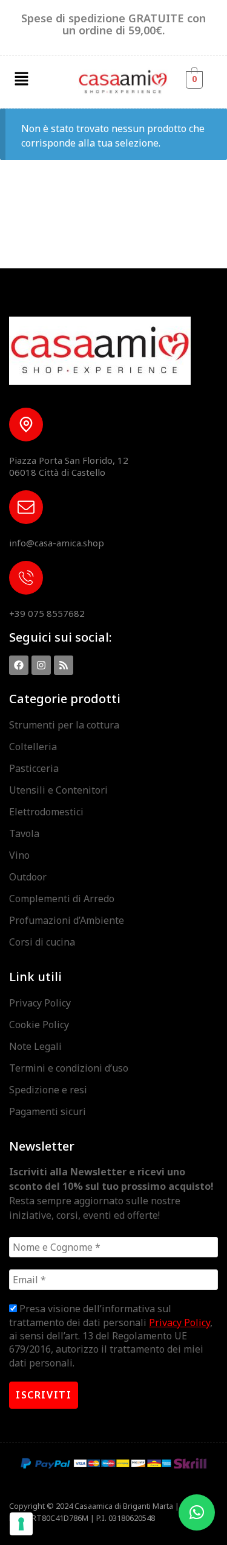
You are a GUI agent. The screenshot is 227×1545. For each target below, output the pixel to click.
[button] (21, 79)
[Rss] (63, 665)
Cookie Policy (39, 1024)
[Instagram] (41, 665)
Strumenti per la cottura (64, 724)
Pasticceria (34, 768)
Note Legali (35, 1046)
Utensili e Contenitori (58, 790)
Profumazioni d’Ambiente (66, 920)
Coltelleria (33, 746)
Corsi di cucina (42, 942)
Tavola (24, 833)
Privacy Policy (40, 1002)
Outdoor (28, 876)
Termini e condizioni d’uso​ (68, 1068)
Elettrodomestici (46, 811)
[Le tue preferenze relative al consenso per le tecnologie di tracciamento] (21, 1523)
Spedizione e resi (48, 1089)
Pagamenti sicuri (47, 1111)
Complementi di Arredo (61, 898)
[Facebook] (18, 665)
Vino (19, 855)
